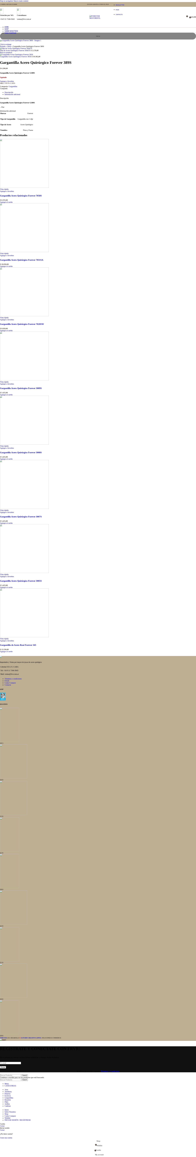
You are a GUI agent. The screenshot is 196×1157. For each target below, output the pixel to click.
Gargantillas (13, 86)
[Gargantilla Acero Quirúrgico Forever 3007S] (24, 508)
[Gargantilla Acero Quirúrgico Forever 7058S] (24, 187)
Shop (9, 46)
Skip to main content (20, 1)
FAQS (7, 681)
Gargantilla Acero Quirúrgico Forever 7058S (21, 195)
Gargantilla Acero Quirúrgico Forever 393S (16, 57)
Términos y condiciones (13, 679)
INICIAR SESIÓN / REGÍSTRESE (18, 1120)
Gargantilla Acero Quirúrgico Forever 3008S (21, 452)
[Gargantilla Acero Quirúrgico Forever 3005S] (24, 572)
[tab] (9, 92)
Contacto (8, 685)
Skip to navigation (6, 1)
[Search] (183, 17)
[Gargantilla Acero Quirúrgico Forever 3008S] (24, 444)
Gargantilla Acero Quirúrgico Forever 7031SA (21, 260)
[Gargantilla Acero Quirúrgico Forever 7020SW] (24, 316)
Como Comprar (10, 683)
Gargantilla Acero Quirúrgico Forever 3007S (21, 516)
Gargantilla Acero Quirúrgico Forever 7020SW (22, 324)
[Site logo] (98, 18)
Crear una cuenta (6, 1138)
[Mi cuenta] (180, 17)
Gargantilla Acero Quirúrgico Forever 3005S (21, 581)
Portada (2, 46)
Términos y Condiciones (110, 1071)
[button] (6, 202)
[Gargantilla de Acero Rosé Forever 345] (24, 637)
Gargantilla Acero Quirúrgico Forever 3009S (21, 388)
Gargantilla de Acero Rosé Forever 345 (18, 645)
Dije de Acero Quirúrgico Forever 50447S (15, 50)
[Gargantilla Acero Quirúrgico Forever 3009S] (24, 380)
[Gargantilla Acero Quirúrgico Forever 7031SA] (24, 251)
